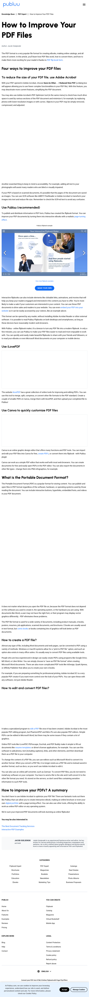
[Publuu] (11, 4)
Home (4, 906)
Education (15, 878)
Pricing (4, 927)
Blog (3, 942)
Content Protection (53, 942)
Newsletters (44, 878)
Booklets (44, 874)
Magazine (50, 915)
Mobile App (50, 923)
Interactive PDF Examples (13, 829)
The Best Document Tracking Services (18, 826)
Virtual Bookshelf (52, 919)
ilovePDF (17, 392)
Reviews (5, 923)
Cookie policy (51, 955)
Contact (5, 951)
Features (5, 915)
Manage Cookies (79, 990)
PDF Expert (22, 14)
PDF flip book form (55, 60)
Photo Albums (73, 878)
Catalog (49, 911)
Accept (64, 990)
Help (3, 947)
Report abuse (51, 964)
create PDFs (43, 453)
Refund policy (51, 959)
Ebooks (15, 882)
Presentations (73, 874)
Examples (5, 919)
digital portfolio (12, 803)
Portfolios (15, 874)
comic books (22, 628)
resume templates (23, 747)
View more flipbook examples (44, 281)
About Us (5, 911)
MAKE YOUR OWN (45, 288)
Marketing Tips (44, 882)
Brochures (15, 870)
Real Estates (73, 870)
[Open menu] (84, 4)
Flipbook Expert (15, 866)
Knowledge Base (8, 14)
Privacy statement (53, 951)
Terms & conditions (53, 947)
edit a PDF (34, 729)
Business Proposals (73, 882)
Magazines (44, 870)
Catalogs (73, 866)
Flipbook (49, 906)
